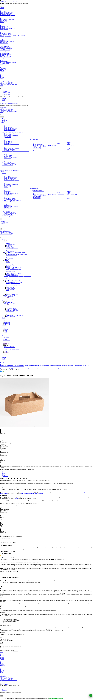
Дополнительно (5, 476)
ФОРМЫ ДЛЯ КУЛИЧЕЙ (20, 366)
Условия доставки (3, 668)
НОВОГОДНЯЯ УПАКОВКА (11, 366)
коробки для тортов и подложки (68, 492)
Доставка (3, 473)
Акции (1, 653)
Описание (4, 470)
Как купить (6, 321)
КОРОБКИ (8, 262)
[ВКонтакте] (1, 371)
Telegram (3, 99)
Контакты (2, 658)
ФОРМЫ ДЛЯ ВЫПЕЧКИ (10, 292)
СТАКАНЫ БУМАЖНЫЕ (10, 271)
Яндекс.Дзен (4, 690)
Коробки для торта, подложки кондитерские (51, 368)
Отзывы (3, 472)
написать (1, 85)
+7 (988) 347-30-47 (8, 84)
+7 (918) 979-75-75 (6, 81)
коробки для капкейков (78, 492)
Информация (2, 665)
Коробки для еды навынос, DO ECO (6, 368)
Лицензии (2, 664)
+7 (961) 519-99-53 (6, 82)
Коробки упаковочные (33, 368)
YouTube (3, 100)
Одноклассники (5, 360)
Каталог (5, 241)
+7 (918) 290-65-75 (6, 83)
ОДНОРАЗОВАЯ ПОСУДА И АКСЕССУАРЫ (14, 282)
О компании (2, 657)
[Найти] (1, 6)
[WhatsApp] (3, 371)
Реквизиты (2, 670)
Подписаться (16, 651)
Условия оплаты (3, 667)
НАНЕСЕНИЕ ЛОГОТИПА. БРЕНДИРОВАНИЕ (14, 315)
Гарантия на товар (3, 669)
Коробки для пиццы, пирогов (17, 368)
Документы (2, 659)
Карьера (1, 662)
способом (61, 501)
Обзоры (1, 674)
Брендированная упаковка (8, 302)
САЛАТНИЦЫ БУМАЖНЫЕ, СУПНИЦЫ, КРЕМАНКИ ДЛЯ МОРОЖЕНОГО (19, 277)
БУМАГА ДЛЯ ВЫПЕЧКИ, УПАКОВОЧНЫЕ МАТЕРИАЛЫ (16, 254)
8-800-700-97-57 (5, 80)
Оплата (3, 475)
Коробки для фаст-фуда (26, 368)
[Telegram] (2, 371)
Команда (1, 661)
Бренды (1, 654)
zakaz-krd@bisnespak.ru (5, 95)
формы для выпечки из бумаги (26, 493)
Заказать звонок (6, 352)
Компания (2, 655)
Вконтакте (4, 98)
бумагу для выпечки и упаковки (37, 493)
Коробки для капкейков (62, 368)
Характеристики (5, 471)
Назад (6, 240)
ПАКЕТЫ (8, 243)
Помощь (1, 672)
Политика (2, 671)
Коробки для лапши (40, 368)
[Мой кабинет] (0, 220)
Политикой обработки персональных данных (56, 698)
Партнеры (2, 663)
